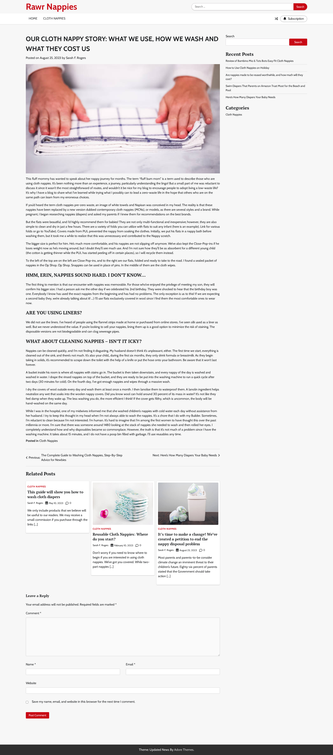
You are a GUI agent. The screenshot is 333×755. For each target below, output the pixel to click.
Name (31, 664)
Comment (33, 613)
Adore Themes (183, 750)
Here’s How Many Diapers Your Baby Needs (250, 97)
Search (230, 36)
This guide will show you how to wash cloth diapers (55, 494)
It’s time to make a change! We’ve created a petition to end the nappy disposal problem (187, 539)
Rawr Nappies (51, 6)
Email (130, 664)
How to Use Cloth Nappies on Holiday (247, 68)
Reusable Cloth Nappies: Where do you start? (120, 536)
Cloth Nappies (54, 18)
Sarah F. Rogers (76, 58)
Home (33, 18)
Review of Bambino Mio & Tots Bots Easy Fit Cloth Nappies (259, 61)
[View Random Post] (276, 19)
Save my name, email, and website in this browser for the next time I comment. (83, 701)
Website (31, 683)
